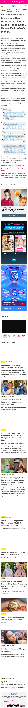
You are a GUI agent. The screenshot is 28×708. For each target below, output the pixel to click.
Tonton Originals (20, 232)
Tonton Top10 (12, 232)
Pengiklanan (6, 701)
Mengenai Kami (14, 701)
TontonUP (5, 232)
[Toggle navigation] (2, 5)
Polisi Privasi (21, 701)
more (14, 259)
